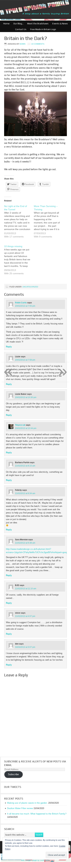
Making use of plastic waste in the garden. (27, 803)
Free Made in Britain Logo (42, 29)
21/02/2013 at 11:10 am (25, 588)
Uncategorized (30, 287)
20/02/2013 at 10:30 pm (25, 397)
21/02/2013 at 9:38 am (25, 543)
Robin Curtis (21, 303)
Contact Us (20, 29)
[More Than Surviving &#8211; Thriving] (49, 223)
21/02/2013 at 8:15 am (25, 466)
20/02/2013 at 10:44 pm (25, 428)
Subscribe (13, 774)
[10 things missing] (19, 262)
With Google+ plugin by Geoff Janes (35, 860)
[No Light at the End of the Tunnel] (19, 223)
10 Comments (37, 44)
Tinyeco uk (20, 425)
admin (22, 44)
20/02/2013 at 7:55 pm (25, 306)
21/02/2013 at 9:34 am (25, 493)
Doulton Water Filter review (20, 808)
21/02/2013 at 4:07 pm (25, 616)
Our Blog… (17, 23)
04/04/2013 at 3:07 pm (25, 647)
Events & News (59, 23)
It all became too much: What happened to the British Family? (36, 814)
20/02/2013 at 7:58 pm (25, 360)
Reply (9, 346)
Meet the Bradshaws (38, 23)
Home (6, 23)
